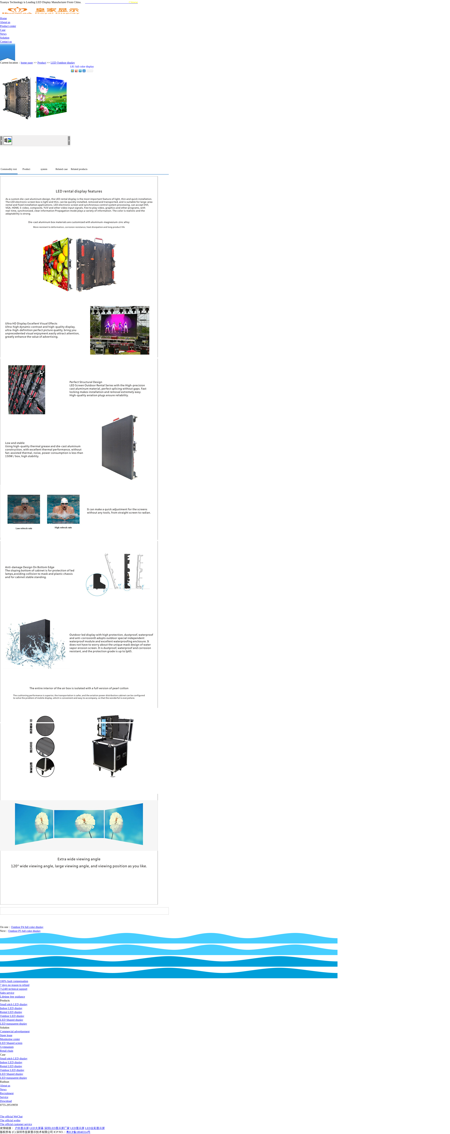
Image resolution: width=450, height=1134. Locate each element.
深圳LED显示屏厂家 (57, 1128)
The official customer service (16, 1124)
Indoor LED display (11, 1008)
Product (41, 62)
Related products (79, 169)
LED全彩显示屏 (95, 1128)
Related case (62, 169)
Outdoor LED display (12, 1015)
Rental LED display (11, 1012)
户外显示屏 (22, 1128)
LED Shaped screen (11, 1043)
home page (27, 62)
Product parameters (26, 171)
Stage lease (6, 1035)
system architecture (44, 171)
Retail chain (6, 1050)
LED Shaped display (11, 1019)
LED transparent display (13, 1023)
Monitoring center (10, 1039)
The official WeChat (11, 1116)
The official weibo (10, 1120)
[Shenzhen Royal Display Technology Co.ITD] (41, 15)
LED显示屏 (77, 1128)
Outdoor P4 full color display (27, 927)
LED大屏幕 (37, 1128)
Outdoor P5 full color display (24, 930)
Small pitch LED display (13, 1004)
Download (6, 1101)
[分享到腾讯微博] (80, 71)
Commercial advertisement (15, 1031)
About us (5, 1085)
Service (4, 1097)
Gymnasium (7, 1046)
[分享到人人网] (84, 71)
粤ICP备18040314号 (78, 1131)
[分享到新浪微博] (76, 71)
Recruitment (7, 1093)
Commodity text (9, 169)
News (3, 1089)
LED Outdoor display (63, 62)
